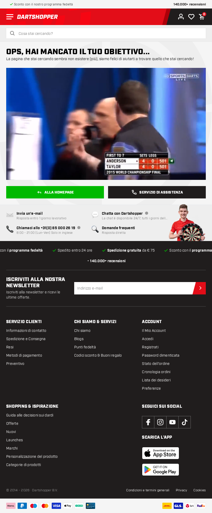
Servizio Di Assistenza (161, 192)
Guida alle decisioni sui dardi (30, 415)
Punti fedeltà (85, 347)
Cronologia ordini (156, 372)
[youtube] (172, 422)
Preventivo (15, 364)
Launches (14, 440)
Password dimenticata (160, 355)
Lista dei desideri (156, 380)
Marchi (12, 448)
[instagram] (160, 422)
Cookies (199, 490)
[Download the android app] (160, 469)
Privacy (181, 490)
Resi (9, 347)
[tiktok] (184, 422)
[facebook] (148, 422)
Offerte (12, 423)
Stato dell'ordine (156, 364)
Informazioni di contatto (26, 330)
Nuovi (11, 432)
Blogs (79, 339)
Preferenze (151, 388)
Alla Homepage (59, 192)
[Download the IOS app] (160, 453)
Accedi (147, 339)
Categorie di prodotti (23, 465)
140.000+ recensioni (189, 4)
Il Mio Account (154, 330)
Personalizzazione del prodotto (32, 456)
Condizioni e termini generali (147, 490)
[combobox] (109, 33)
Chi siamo (82, 330)
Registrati (150, 347)
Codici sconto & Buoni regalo (98, 355)
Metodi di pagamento (24, 355)
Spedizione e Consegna (26, 339)
